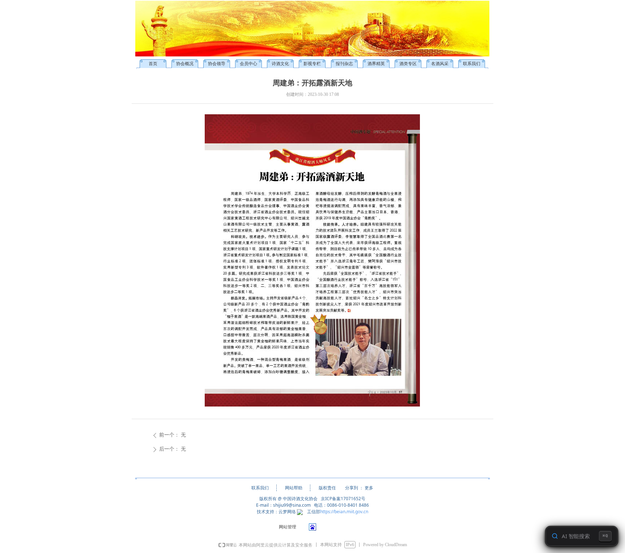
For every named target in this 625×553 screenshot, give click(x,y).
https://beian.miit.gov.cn (344, 512)
